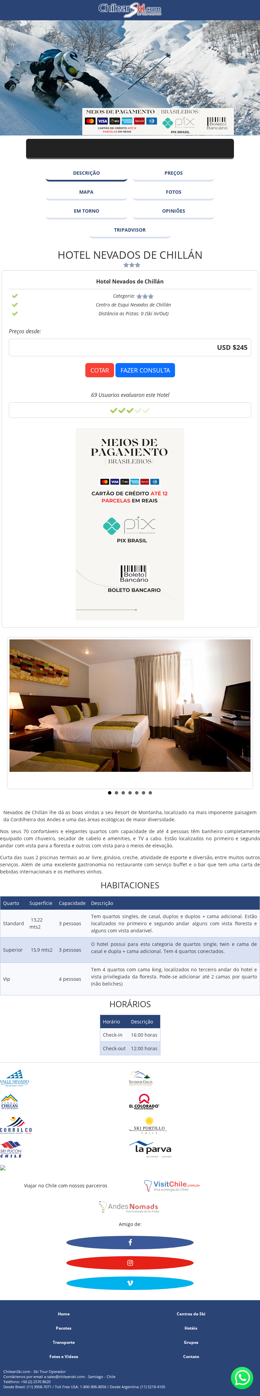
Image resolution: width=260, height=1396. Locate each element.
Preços (174, 173)
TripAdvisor (130, 230)
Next (251, 788)
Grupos (191, 1342)
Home (64, 1314)
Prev (8, 788)
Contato (191, 1357)
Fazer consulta (145, 370)
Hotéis (191, 1328)
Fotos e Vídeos (63, 1357)
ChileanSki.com (130, 10)
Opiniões (173, 211)
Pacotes (63, 1328)
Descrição (86, 173)
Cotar (99, 370)
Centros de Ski (191, 1314)
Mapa (86, 192)
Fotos (173, 192)
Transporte (64, 1342)
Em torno (86, 211)
